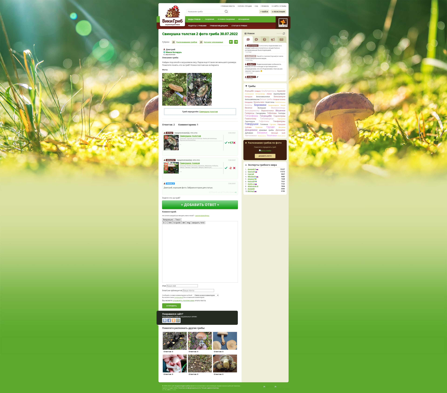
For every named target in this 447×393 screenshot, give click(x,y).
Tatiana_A (170, 183)
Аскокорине (249, 94)
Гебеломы (272, 113)
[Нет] (234, 142)
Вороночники (267, 110)
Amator (251, 179)
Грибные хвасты (228, 6)
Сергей (251, 174)
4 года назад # (231, 132)
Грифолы (259, 127)
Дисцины (281, 127)
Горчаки (273, 124)
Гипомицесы (267, 118)
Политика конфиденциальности (189, 388)
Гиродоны (281, 119)
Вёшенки (280, 110)
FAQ (256, 6)
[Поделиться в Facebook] (169, 320)
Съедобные (209, 19)
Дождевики (251, 129)
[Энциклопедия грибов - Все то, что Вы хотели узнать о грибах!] (173, 16)
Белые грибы (266, 99)
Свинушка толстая (208, 111)
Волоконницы (278, 107)
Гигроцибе (266, 115)
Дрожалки (280, 130)
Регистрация (279, 11)
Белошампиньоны (252, 99)
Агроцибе (249, 91)
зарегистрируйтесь (202, 215)
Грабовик (248, 127)
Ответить (169, 153)
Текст (178, 219)
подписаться (178, 297)
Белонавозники (263, 96)
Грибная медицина (219, 26)
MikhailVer (171, 160)
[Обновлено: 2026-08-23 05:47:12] (284, 33)
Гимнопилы (250, 118)
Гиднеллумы (279, 116)
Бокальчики (259, 102)
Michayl (169, 133)
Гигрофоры (251, 115)
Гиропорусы (250, 121)
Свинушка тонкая (190, 163)
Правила (265, 6)
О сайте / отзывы (279, 6)
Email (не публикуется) (172, 290)
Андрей (251, 189)
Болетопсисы (280, 102)
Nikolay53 (252, 176)
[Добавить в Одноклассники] (173, 320)
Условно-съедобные (226, 19)
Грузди (270, 126)
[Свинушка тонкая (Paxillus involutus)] (171, 168)
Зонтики (272, 135)
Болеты (248, 105)
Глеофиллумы (279, 121)
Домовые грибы (266, 130)
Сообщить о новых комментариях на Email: (177, 295)
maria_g (251, 184)
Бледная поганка (279, 99)
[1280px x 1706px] (174, 89)
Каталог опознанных (213, 42)
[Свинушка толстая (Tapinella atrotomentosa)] (171, 142)
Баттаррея (248, 97)
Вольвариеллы (252, 110)
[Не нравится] (227, 192)
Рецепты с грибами (197, 26)
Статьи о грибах (239, 26)
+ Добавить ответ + (200, 204)
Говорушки (251, 124)
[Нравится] (214, 192)
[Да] (226, 142)
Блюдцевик (249, 102)
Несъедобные (243, 19)
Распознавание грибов (186, 42)
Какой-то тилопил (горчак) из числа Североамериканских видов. (264, 57)
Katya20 (251, 181)
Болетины (269, 102)
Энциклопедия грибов (182, 386)
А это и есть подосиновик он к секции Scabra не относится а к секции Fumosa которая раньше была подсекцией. (263, 48)
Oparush (251, 171)
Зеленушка (262, 136)
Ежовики (262, 132)
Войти (265, 11)
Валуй (283, 105)
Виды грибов (194, 19)
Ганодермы (261, 113)
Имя (164, 286)
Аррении (281, 91)
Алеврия (258, 91)
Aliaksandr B (253, 186)
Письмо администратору (210, 388)
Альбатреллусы (268, 90)
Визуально (168, 219)
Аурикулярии (279, 94)
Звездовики (251, 135)
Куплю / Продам (245, 6)
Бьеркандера (274, 105)
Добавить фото (265, 156)
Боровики (260, 104)
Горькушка (281, 124)
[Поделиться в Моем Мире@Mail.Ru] (178, 320)
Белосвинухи (279, 96)
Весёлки (248, 107)
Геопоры (281, 113)
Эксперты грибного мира (262, 164)
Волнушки (262, 108)
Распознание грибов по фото (265, 143)
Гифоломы (264, 121)
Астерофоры (260, 94)
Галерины (249, 113)
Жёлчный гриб (278, 133)
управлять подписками (183, 300)
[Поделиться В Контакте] (165, 320)
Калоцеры (281, 136)
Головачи (264, 124)
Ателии (269, 94)
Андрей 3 (252, 169)
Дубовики (249, 133)
